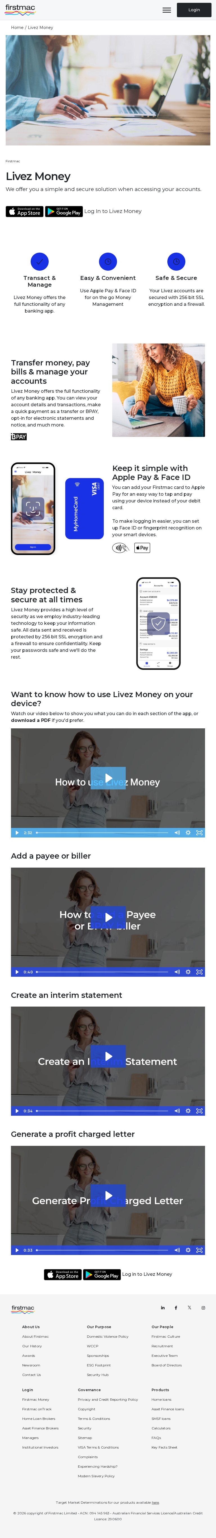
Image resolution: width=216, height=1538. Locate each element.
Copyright (86, 1409)
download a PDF (31, 720)
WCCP (92, 1346)
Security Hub (98, 1375)
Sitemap (85, 1438)
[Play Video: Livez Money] (108, 778)
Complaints (88, 1457)
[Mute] (177, 833)
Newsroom (31, 1365)
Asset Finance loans (168, 1409)
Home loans (161, 1399)
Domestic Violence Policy (108, 1336)
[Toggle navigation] (166, 10)
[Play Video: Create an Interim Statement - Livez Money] (108, 1056)
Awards (28, 1355)
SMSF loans (161, 1418)
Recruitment (162, 1346)
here (155, 1502)
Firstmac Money (35, 1399)
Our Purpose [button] (99, 1327)
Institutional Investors (40, 1447)
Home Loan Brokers (38, 1418)
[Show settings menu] (188, 833)
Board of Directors (167, 1365)
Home (17, 27)
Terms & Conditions (94, 1418)
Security (85, 1428)
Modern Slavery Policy (96, 1476)
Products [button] (160, 1390)
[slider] (102, 833)
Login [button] (27, 1390)
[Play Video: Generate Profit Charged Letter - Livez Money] (108, 1195)
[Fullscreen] (199, 833)
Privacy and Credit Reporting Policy (108, 1399)
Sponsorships (98, 1355)
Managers (30, 1438)
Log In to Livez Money (112, 211)
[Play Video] (16, 833)
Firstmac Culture (166, 1336)
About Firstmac (35, 1336)
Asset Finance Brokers (40, 1428)
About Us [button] (31, 1327)
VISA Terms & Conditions (98, 1447)
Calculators (161, 1428)
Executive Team (165, 1355)
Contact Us (31, 1375)
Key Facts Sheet (164, 1447)
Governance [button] (89, 1390)
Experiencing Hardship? (98, 1466)
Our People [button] (162, 1327)
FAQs (156, 1438)
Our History (32, 1346)
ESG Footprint (99, 1365)
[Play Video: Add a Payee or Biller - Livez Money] (108, 917)
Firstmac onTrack (36, 1409)
